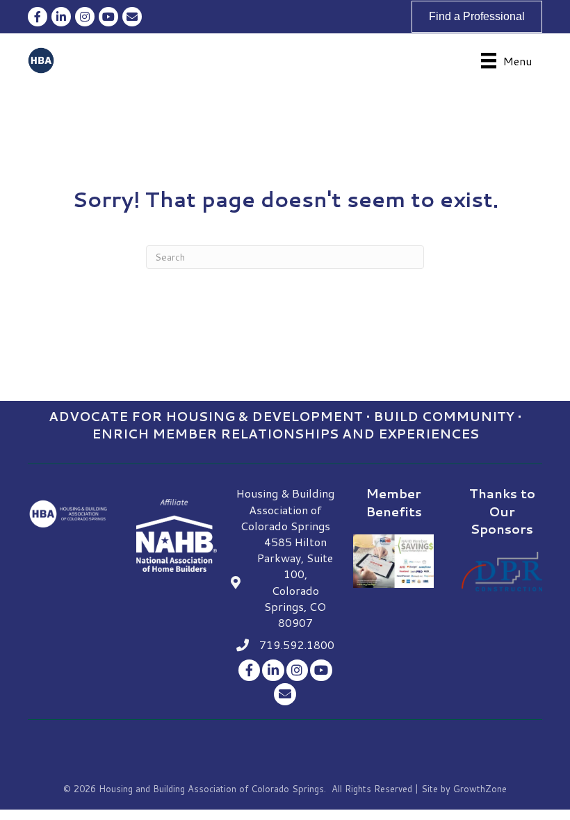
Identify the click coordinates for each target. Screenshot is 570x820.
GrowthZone (480, 788)
